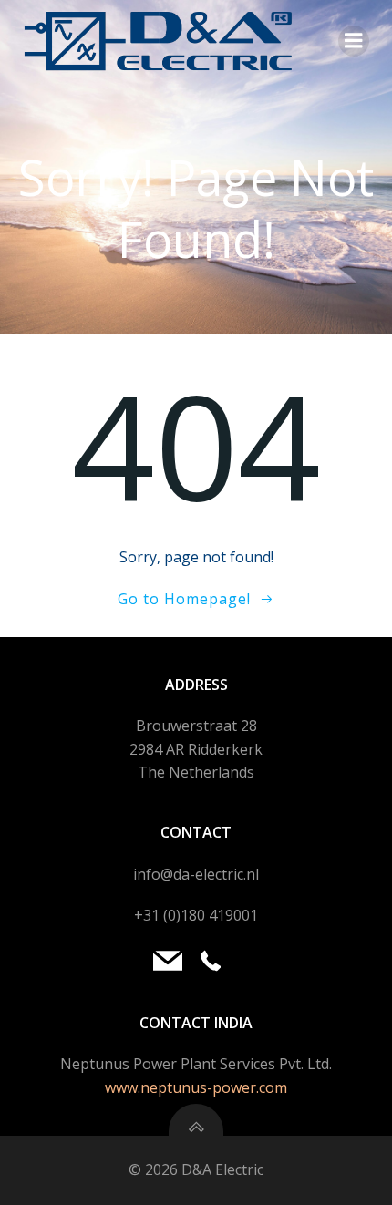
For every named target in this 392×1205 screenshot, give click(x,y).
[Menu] (353, 41)
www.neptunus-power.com (196, 1087)
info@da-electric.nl (196, 874)
